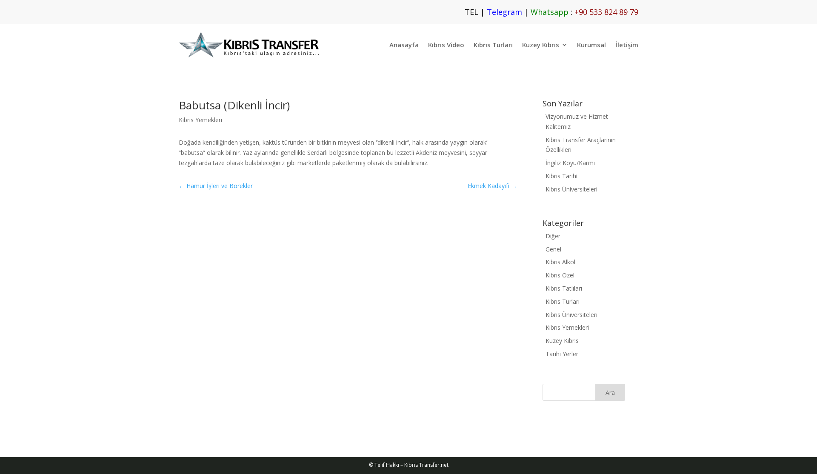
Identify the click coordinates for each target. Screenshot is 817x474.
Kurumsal (591, 44)
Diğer (553, 236)
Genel (553, 249)
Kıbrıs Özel (560, 275)
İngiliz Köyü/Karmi (570, 163)
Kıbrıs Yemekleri (200, 120)
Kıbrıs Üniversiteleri (571, 189)
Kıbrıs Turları (493, 44)
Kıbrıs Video (446, 44)
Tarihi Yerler (562, 354)
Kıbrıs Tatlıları (564, 288)
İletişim (626, 44)
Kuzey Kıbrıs (540, 44)
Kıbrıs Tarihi (561, 176)
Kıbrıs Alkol (560, 262)
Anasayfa (404, 44)
